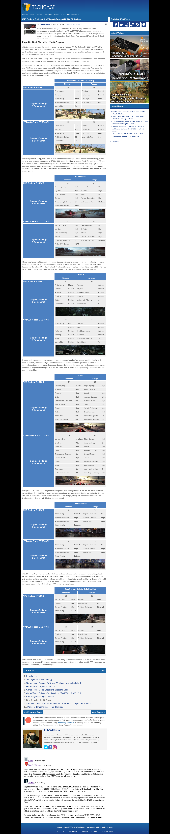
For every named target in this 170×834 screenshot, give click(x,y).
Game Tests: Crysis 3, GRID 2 (40, 686)
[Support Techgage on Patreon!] (143, 27)
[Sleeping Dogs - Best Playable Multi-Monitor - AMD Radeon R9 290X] (80, 537)
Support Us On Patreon (70, 15)
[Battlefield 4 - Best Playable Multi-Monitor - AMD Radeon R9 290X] (80, 218)
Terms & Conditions (89, 831)
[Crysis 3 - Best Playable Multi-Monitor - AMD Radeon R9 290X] (80, 316)
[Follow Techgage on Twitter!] (121, 24)
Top (103, 670)
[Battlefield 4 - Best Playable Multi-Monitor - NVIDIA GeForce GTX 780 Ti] (80, 256)
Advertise (73, 831)
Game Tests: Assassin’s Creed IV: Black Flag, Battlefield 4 (53, 683)
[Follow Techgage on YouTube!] (126, 24)
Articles (25, 15)
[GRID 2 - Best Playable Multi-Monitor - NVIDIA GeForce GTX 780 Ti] (80, 485)
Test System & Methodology (39, 679)
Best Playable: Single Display (40, 696)
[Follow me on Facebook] (50, 749)
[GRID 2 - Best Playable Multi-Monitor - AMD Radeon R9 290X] (80, 432)
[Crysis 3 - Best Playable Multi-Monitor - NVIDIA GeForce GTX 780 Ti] (80, 355)
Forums (39, 15)
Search (56, 15)
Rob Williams (44, 24)
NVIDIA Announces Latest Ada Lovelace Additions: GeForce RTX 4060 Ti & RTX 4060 (128, 128)
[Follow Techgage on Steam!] (132, 24)
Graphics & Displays (74, 24)
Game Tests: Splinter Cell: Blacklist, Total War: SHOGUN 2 (53, 693)
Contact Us (48, 15)
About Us (60, 831)
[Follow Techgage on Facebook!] (115, 24)
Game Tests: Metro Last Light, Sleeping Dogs (47, 690)
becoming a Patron (66, 723)
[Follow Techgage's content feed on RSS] (137, 24)
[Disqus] (64, 787)
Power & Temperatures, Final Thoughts (45, 707)
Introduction (31, 676)
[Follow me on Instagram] (55, 749)
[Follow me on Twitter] (46, 749)
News (32, 15)
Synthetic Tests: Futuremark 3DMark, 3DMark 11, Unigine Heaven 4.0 (58, 703)
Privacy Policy (107, 831)
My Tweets (114, 141)
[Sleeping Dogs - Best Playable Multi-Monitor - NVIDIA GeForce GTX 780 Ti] (80, 568)
